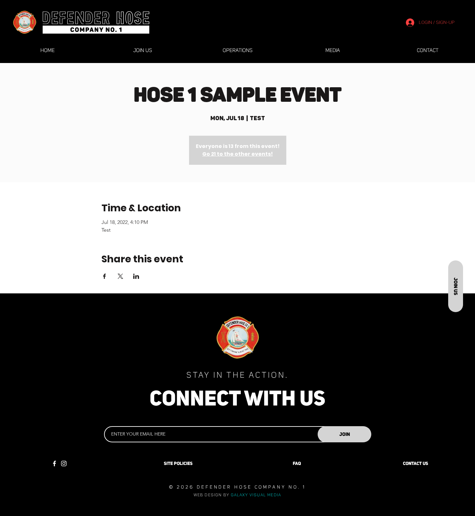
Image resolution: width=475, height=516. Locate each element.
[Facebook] (54, 463)
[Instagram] (64, 463)
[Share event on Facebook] (104, 276)
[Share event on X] (120, 276)
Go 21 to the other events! (237, 154)
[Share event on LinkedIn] (136, 276)
